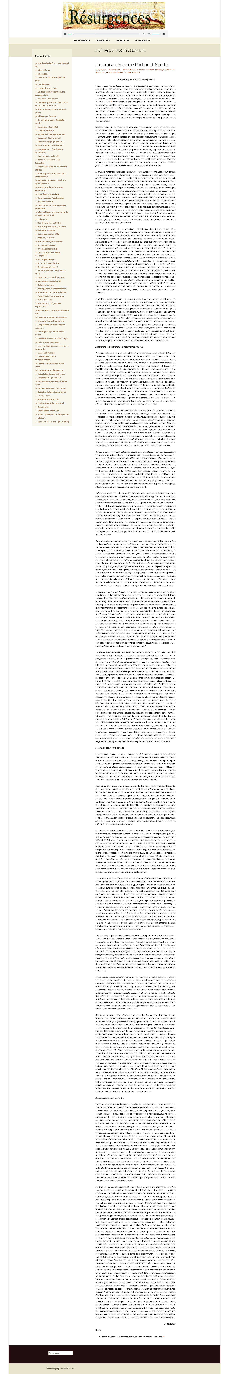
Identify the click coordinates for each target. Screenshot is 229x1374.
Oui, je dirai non (44, 299)
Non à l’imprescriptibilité (49, 222)
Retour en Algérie (45, 284)
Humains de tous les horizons (51, 392)
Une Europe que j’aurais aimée (51, 226)
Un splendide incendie (47, 248)
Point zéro (42, 219)
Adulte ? (41, 418)
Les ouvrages (142, 40)
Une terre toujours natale (49, 241)
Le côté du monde (46, 352)
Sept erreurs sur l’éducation (50, 277)
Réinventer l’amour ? (47, 116)
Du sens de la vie (45, 201)
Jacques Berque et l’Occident (51, 388)
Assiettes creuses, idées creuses (53, 414)
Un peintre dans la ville (48, 263)
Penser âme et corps (47, 88)
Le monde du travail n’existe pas (53, 338)
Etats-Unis (129, 69)
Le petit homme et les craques (52, 317)
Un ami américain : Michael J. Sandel (132, 64)
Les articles (122, 40)
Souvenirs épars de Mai (48, 234)
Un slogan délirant (46, 259)
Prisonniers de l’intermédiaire (51, 292)
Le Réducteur (43, 84)
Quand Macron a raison (48, 194)
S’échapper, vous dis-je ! (49, 281)
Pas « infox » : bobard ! (48, 156)
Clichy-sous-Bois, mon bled (50, 403)
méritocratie (111, 72)
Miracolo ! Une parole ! (48, 98)
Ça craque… (43, 73)
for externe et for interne (144, 69)
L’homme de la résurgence (50, 370)
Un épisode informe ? (47, 266)
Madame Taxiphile (46, 230)
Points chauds (82, 40)
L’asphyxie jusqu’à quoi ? (49, 377)
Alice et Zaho (43, 70)
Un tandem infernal (46, 245)
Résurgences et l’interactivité (51, 288)
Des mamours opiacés (48, 399)
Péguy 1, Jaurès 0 (45, 237)
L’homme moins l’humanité (50, 321)
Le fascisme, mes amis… (49, 342)
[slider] (104, 34)
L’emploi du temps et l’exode (51, 374)
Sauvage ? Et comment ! (49, 138)
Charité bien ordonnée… (49, 410)
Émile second (43, 395)
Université (136, 72)
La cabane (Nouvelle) (47, 126)
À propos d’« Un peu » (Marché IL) (53, 421)
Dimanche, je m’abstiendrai (50, 198)
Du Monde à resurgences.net (51, 134)
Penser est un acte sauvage (50, 296)
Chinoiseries (43, 406)
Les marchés (103, 40)
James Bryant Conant (163, 69)
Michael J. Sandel (124, 72)
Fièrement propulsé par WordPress (61, 1368)
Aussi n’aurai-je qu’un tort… (50, 141)
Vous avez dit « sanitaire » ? (50, 145)
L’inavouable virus (46, 130)
